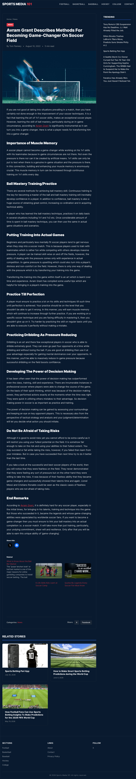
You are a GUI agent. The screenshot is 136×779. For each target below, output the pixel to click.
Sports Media (17, 4)
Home (9, 19)
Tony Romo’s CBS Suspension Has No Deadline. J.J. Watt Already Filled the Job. (117, 27)
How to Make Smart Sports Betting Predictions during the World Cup (71, 672)
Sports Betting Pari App (17, 671)
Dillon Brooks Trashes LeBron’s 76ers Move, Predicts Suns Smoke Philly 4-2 (115, 40)
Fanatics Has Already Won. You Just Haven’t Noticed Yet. (117, 79)
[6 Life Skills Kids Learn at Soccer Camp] (49, 570)
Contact (129, 4)
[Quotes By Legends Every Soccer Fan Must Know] (78, 570)
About (50, 748)
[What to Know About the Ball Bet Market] (21, 569)
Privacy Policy (54, 756)
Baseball (93, 4)
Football (64, 4)
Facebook (86, 622)
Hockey (105, 4)
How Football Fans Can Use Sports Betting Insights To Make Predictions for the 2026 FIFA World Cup (24, 715)
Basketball (79, 4)
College (116, 4)
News (15, 19)
